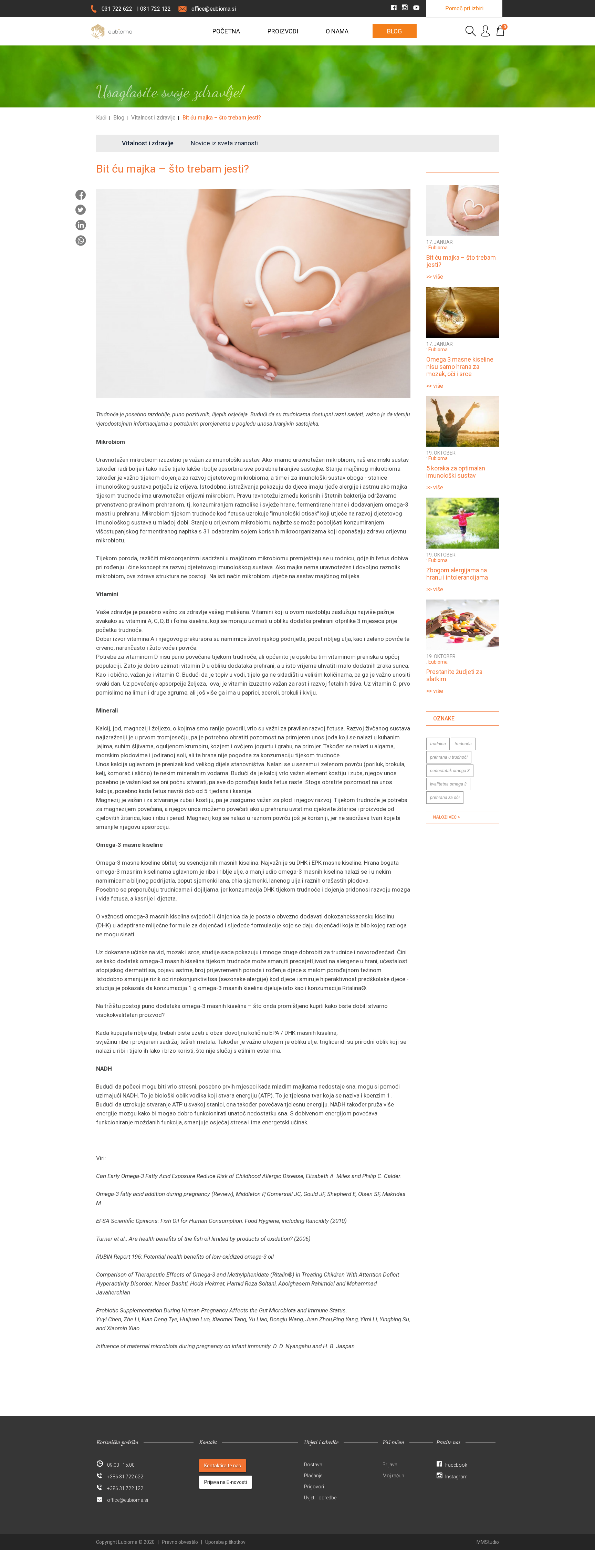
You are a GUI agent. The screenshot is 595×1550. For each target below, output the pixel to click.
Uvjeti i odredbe (320, 1497)
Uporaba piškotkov (225, 1542)
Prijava (390, 1464)
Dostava (313, 1464)
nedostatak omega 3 (450, 770)
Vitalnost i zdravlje (153, 117)
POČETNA (226, 31)
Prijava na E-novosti (225, 1482)
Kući (101, 117)
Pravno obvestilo (180, 1542)
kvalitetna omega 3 (448, 784)
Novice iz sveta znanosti (224, 143)
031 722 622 (117, 9)
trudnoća (463, 743)
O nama (337, 31)
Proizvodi (283, 31)
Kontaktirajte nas (222, 1465)
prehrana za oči (445, 797)
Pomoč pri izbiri (464, 8)
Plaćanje (313, 1475)
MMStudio (488, 1542)
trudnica (438, 743)
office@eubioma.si (213, 9)
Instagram (456, 1476)
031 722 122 (155, 9)
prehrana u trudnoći (449, 757)
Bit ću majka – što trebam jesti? (221, 117)
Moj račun (393, 1475)
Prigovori (314, 1486)
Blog (394, 31)
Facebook (456, 1465)
